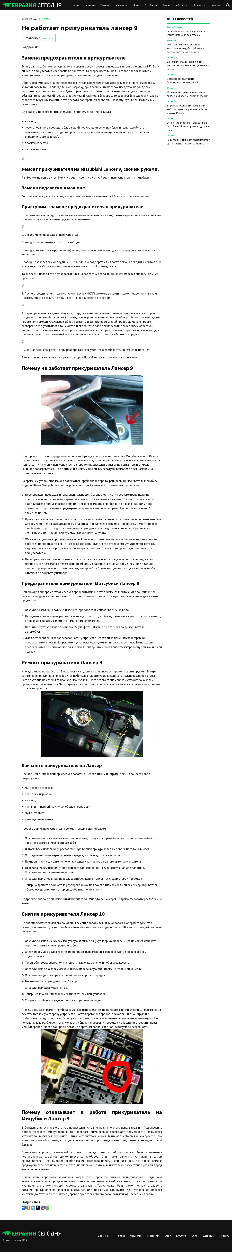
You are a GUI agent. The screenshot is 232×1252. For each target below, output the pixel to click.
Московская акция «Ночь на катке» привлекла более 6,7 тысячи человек (187, 94)
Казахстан (90, 5)
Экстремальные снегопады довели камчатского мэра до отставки (186, 33)
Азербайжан (151, 5)
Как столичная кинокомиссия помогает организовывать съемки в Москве (188, 141)
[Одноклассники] (28, 1208)
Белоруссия (121, 5)
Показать (47, 38)
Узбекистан (182, 5)
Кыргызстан (200, 5)
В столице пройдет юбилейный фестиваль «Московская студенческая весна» (188, 65)
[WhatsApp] (47, 1208)
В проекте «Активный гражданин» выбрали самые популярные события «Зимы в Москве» (187, 109)
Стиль (194, 1236)
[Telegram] (33, 1208)
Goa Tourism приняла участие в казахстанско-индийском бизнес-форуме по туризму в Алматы (185, 48)
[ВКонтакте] (24, 1208)
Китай (136, 5)
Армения (105, 5)
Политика (120, 1236)
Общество (172, 57)
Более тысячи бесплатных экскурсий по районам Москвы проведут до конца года (188, 126)
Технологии (153, 1236)
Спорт (167, 1236)
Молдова (216, 5)
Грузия (167, 5)
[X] (38, 1208)
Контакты (224, 1236)
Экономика (44, 18)
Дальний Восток (174, 27)
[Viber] (43, 1208)
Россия (75, 5)
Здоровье (208, 1236)
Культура (181, 1236)
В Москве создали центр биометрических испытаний (182, 80)
